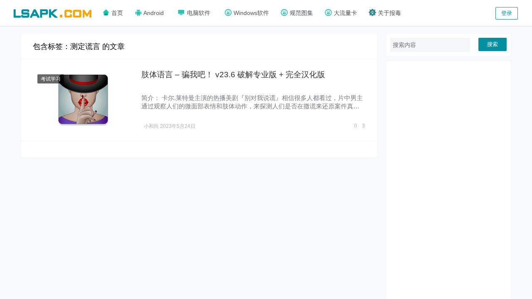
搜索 (492, 44)
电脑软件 (197, 13)
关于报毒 (388, 13)
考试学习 (51, 79)
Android (153, 13)
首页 (116, 13)
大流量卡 (344, 13)
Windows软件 (250, 13)
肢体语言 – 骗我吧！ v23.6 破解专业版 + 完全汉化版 (233, 74)
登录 (506, 13)
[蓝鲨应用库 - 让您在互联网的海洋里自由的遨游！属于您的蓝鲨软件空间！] (52, 12)
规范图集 (300, 13)
